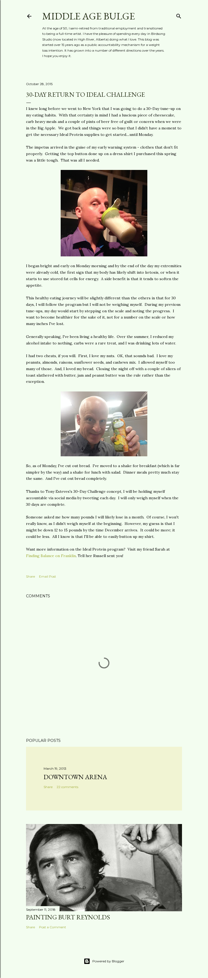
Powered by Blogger (108, 961)
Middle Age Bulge (88, 16)
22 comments (67, 787)
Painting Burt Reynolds (68, 917)
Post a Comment (52, 927)
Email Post (47, 576)
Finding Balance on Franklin (51, 555)
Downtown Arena (75, 777)
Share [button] (30, 576)
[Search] (179, 15)
